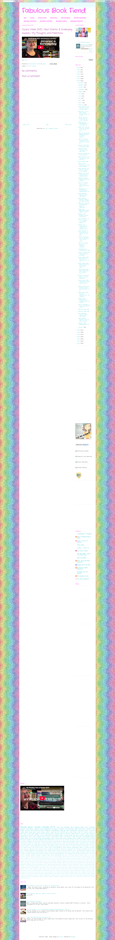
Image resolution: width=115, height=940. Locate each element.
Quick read (79, 839)
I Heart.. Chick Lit (83, 548)
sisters (33, 855)
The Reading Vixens (82, 576)
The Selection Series (70, 862)
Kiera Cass (89, 861)
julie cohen (35, 859)
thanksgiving (35, 876)
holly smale (91, 849)
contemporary (35, 867)
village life (78, 876)
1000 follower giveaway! (34, 901)
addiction (32, 849)
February (81, 105)
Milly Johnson (85, 838)
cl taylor (73, 846)
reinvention (35, 875)
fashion (61, 858)
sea (45, 850)
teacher (38, 855)
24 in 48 (75, 850)
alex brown (35, 864)
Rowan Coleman (67, 847)
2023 (78, 74)
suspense (92, 847)
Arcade (73, 836)
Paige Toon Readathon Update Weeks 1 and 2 (83, 211)
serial (83, 833)
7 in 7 (49, 861)
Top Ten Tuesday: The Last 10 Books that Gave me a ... (83, 184)
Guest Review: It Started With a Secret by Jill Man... (83, 232)
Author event (50, 832)
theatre (41, 876)
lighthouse (77, 870)
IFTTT (26, 60)
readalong (29, 875)
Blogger (73, 936)
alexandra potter (42, 864)
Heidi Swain (59, 836)
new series (35, 847)
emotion (75, 844)
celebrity (30, 842)
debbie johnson (87, 839)
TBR (76, 829)
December (81, 82)
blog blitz (59, 846)
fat (75, 849)
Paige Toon (72, 835)
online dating (30, 873)
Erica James (70, 861)
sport (67, 832)
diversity (64, 849)
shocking (86, 875)
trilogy (32, 846)
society (27, 876)
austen (70, 864)
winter (28, 878)
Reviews (24, 842)
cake (51, 865)
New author (23, 835)
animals (32, 856)
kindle (68, 870)
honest (89, 868)
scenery (58, 875)
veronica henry (86, 841)
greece (66, 868)
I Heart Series (48, 847)
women (73, 833)
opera (36, 873)
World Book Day (86, 862)
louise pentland (48, 872)
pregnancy (32, 850)
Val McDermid (51, 846)
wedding (70, 838)
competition (92, 865)
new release (74, 827)
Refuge (54, 862)
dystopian (70, 849)
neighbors (83, 872)
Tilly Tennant (65, 839)
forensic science (25, 853)
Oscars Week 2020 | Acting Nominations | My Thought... (83, 294)
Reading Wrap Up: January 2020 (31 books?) (83, 179)
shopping (22, 876)
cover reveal (36, 832)
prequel (72, 873)
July (80, 93)
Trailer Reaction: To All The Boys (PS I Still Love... (83, 239)
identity (61, 853)
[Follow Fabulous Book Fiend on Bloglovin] (82, 445)
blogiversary (60, 852)
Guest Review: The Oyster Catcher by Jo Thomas (83, 170)
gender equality (51, 868)
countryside (40, 858)
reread (82, 859)
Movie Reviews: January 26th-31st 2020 (83, 315)
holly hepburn (40, 839)
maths (62, 872)
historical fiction (40, 842)
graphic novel (35, 853)
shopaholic (92, 875)
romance (36, 829)
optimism (41, 873)
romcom (53, 836)
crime (71, 832)
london (29, 844)
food (61, 833)
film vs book (28, 868)
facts (87, 867)
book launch (69, 844)
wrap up (62, 830)
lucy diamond (69, 853)
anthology (37, 856)
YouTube (32, 18)
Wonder (80, 862)
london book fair (90, 870)
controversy (33, 858)
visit (88, 876)
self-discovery (71, 830)
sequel (66, 835)
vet (74, 876)
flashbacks (36, 868)
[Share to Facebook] (55, 64)
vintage (85, 876)
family (47, 830)
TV (90, 855)
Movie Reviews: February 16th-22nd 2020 (83, 150)
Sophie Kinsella (60, 844)
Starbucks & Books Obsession (82, 568)
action (35, 852)
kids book (63, 870)
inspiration (46, 870)
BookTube (37, 846)
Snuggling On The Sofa (83, 565)
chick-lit (92, 832)
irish (51, 870)
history (86, 832)
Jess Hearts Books (82, 550)
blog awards (87, 864)
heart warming (55, 853)
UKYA (33, 833)
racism (22, 875)
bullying (42, 865)
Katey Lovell (82, 861)
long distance (23, 872)
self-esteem (48, 839)
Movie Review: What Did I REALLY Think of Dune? (41, 893)
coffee (74, 852)
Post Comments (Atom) (51, 128)
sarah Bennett (40, 850)
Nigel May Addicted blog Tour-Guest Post (39, 917)
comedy (22, 832)
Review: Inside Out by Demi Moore (83, 154)
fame (57, 858)
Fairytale (76, 861)
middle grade (24, 838)
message (71, 872)
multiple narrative (51, 859)
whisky (24, 878)
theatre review (48, 876)
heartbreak (75, 868)
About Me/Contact (65, 18)
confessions (23, 867)
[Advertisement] (84, 396)
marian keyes (77, 853)
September (82, 89)
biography (41, 852)
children (50, 849)
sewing (70, 875)
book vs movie (53, 856)
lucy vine (55, 872)
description (79, 867)
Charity (88, 850)
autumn (74, 864)
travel (29, 833)
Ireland (44, 844)
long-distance (37, 872)
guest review (34, 827)
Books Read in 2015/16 (61, 21)
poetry (65, 838)
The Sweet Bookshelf (83, 579)
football (79, 849)
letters (72, 870)
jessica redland (53, 841)
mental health (63, 841)
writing (64, 850)
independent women (77, 847)
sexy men (75, 875)
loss (42, 872)
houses (93, 868)
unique (41, 861)
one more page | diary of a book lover (83, 554)
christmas (29, 829)
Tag (63, 862)
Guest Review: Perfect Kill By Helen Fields (83, 320)
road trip (92, 859)
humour (26, 836)
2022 (78, 76)
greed (70, 868)
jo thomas (86, 847)
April (80, 100)
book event (66, 846)
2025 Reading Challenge (84, 42)
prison (80, 873)
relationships (86, 836)
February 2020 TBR (83, 309)
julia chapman (24, 850)
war (32, 844)
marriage (78, 836)
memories (66, 872)
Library (43, 841)
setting (66, 875)
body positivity (45, 856)
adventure (22, 856)
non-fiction (69, 829)
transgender (56, 876)
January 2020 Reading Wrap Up (83, 324)
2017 (78, 334)
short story (32, 836)
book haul (30, 835)
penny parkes (61, 873)
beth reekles (80, 864)
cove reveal (53, 867)
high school (79, 858)
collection (76, 865)
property (84, 873)
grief (41, 853)
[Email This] (50, 64)
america (28, 856)
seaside (22, 861)
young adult (37, 844)
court (48, 867)
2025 (78, 69)
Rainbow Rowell (49, 862)
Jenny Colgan (77, 838)
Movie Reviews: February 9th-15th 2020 (83, 195)
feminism (85, 846)
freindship (56, 835)
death (52, 833)
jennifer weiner (27, 859)
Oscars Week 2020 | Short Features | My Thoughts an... (83, 271)
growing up (47, 853)
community (27, 858)
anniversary (58, 864)
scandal (54, 875)
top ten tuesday (63, 827)
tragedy (49, 850)
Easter (64, 861)
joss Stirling (56, 870)
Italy (48, 844)
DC (61, 861)
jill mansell (24, 847)
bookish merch (61, 856)
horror (84, 858)
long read (30, 872)
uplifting (58, 855)
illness (88, 858)
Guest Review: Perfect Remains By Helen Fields (83, 200)
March (80, 102)
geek (61, 838)
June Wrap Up (24, 849)
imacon (61, 936)
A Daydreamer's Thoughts (84, 533)
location (83, 870)
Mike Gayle (44, 846)
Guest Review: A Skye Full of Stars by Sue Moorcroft (43, 885)
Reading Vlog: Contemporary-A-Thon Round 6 (83, 124)
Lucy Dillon (39, 862)
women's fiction (40, 833)
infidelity (33, 870)
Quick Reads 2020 (83, 161)
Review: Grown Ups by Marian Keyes (83, 146)
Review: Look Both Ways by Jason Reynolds (83, 277)
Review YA (86, 855)
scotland (27, 855)
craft (58, 867)
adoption (29, 864)
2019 (78, 330)
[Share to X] (53, 64)
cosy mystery (42, 867)
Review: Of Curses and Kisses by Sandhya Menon (83, 175)
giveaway (92, 833)
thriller (68, 833)
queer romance (91, 873)
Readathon (47, 829)
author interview (89, 830)
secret (62, 875)
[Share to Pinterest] (56, 64)
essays (51, 858)
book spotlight (90, 842)
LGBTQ (21, 836)
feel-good (23, 844)
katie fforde (42, 859)
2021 (78, 78)
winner (54, 850)
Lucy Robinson (29, 852)
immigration (23, 870)
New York (77, 833)
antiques (64, 864)
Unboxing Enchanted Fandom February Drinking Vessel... (83, 135)
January (81, 327)
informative (39, 870)
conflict (29, 867)
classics (70, 865)
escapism (29, 841)
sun (31, 876)
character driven (57, 865)
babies (93, 836)
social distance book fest (32, 861)
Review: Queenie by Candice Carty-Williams (83, 254)
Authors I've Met (42, 18)
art (67, 864)
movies (43, 832)
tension (44, 855)
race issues (73, 859)
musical (79, 872)
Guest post (23, 833)
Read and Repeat (82, 557)
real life (92, 853)
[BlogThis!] (52, 64)
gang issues (43, 868)
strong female (48, 835)
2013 (78, 343)
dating (73, 867)
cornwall (72, 839)
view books (90, 51)
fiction (65, 858)
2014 (78, 341)
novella (62, 832)
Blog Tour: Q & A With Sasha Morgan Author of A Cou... (83, 113)
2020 (78, 80)
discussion (79, 846)
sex (64, 833)
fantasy (57, 838)
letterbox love (38, 835)
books (67, 856)
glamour (58, 868)
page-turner (84, 853)
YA (53, 829)
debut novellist (81, 852)
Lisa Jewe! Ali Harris (29, 862)
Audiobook (81, 830)
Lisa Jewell (67, 836)
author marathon (80, 842)
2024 (78, 72)
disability (57, 849)
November (81, 85)
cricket (48, 836)
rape (25, 875)
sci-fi (22, 855)
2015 (78, 338)
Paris (52, 844)
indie (28, 870)
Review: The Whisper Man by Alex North (83, 215)
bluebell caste (24, 865)
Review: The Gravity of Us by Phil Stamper (83, 165)
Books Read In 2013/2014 (77, 21)
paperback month (61, 859)
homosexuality (82, 868)
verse (71, 876)
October (81, 87)
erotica (92, 852)
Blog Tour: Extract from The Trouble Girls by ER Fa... (83, 129)
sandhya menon (47, 875)
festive (22, 868)
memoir (62, 835)
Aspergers (53, 861)
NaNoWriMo (59, 847)
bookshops (31, 865)
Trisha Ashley (70, 842)
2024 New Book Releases (80, 18)
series (27, 830)
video (45, 861)
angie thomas (51, 864)
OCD (43, 862)
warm (21, 878)
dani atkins (68, 867)
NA (47, 841)
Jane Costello (56, 839)
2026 (78, 67)
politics (67, 873)
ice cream (92, 846)
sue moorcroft (36, 841)
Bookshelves (82, 850)
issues (87, 844)
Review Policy (53, 18)
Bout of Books (59, 829)
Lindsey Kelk (41, 836)
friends (57, 833)
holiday (84, 849)
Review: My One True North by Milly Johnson (83, 119)
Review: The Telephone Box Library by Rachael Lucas (83, 226)
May (80, 98)
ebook (88, 852)
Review (23, 827)
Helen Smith (80, 545)
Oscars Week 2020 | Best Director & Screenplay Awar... (83, 265)
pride (76, 873)
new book (56, 832)
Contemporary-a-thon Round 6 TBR (83, 250)
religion (41, 875)
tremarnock (62, 876)
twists (67, 876)
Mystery (48, 833)
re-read (78, 859)
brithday (37, 865)
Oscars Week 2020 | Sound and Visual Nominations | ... (83, 282)
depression (46, 858)
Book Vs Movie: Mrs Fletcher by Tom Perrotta (83, 158)
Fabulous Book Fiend (54, 10)
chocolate (65, 865)
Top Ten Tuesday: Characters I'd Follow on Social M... (83, 141)
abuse (93, 855)
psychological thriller (74, 841)
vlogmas (93, 876)
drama (30, 832)
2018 (78, 332)
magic (52, 838)
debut (26, 832)
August (81, 91)
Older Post (68, 124)
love (41, 829)
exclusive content (85, 829)
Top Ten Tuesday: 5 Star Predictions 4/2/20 (83, 306)
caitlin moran (73, 856)
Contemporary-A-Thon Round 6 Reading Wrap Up (83, 190)
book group (39, 849)
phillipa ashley (51, 842)
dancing (62, 867)
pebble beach (53, 873)
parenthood (46, 873)
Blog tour (84, 827)
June (80, 96)
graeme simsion (71, 858)
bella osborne (80, 835)
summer (27, 846)
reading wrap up (90, 835)
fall (54, 858)
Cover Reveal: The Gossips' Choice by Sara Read (83, 108)
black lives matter (50, 852)
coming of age (31, 839)
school (41, 847)
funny (74, 832)
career (79, 856)
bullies (45, 849)
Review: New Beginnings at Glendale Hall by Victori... (83, 300)
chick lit (80, 832)
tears (87, 833)
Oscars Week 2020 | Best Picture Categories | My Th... (83, 259)
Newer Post (26, 124)
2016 (78, 336)
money (75, 872)
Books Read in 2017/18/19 (46, 21)
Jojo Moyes (71, 855)
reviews (87, 859)
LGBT (54, 847)
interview (81, 844)
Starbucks (59, 862)
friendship (55, 830)
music (30, 847)
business (47, 865)
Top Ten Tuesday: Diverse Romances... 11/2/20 (83, 245)
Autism (58, 861)
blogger (93, 864)
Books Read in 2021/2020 (30, 21)
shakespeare (81, 875)
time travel (50, 855)
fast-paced (92, 867)
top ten (31, 838)
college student (83, 865)
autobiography (46, 838)
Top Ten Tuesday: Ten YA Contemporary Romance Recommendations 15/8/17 (48, 909)
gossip (62, 868)
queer (67, 859)
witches (59, 850)
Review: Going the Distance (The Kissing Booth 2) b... (83, 288)
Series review (61, 842)
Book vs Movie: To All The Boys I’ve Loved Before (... (83, 220)
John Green (65, 855)
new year (89, 872)
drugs (83, 867)
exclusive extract (37, 830)
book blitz (68, 852)
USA (77, 862)
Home (25, 18)
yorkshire (69, 850)
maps (59, 872)
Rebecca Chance (79, 855)
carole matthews (86, 856)
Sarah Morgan (38, 838)
